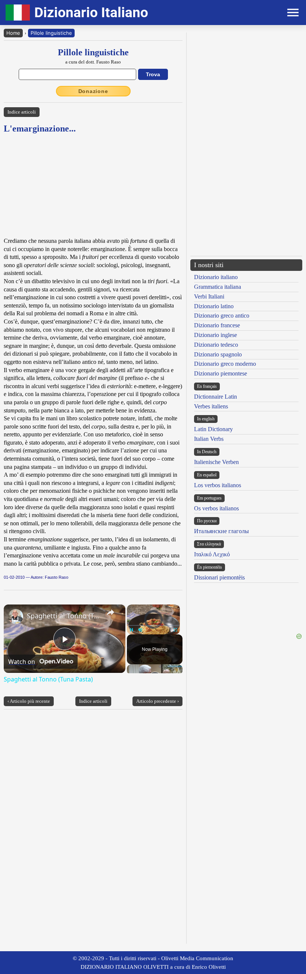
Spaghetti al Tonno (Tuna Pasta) (63, 615)
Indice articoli (21, 112)
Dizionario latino (214, 306)
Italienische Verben (216, 462)
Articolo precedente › (157, 701)
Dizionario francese (217, 325)
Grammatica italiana (217, 287)
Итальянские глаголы (221, 531)
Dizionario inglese (215, 335)
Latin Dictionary (213, 429)
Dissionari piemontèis (219, 577)
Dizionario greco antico (221, 315)
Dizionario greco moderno (225, 364)
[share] (110, 612)
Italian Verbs (209, 439)
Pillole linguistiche (51, 33)
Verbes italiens (211, 406)
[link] (15, 616)
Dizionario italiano (216, 277)
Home (13, 33)
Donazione (93, 91)
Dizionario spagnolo (218, 354)
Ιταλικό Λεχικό (212, 554)
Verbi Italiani (209, 296)
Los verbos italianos (217, 485)
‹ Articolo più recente (28, 701)
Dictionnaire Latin (215, 396)
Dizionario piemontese (220, 373)
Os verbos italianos (216, 508)
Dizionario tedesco (216, 344)
